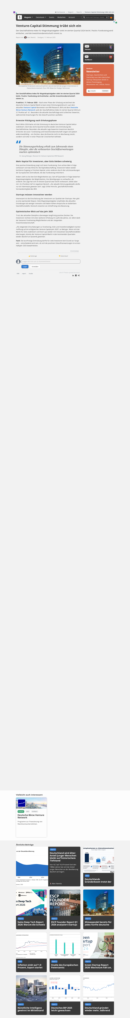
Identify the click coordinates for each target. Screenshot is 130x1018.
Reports (79, 12)
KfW (18, 273)
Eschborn (88, 60)
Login (25, 267)
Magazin (70, 12)
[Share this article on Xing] (79, 275)
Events (51, 17)
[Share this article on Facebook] (76, 275)
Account (72, 17)
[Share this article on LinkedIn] (73, 275)
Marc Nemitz (31, 37)
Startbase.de (61, 12)
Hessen (88, 49)
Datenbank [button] (40, 17)
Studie (31, 273)
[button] (111, 17)
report (24, 273)
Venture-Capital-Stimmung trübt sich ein (99, 12)
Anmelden (35, 267)
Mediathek (61, 17)
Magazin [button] (27, 17)
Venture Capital (30, 107)
